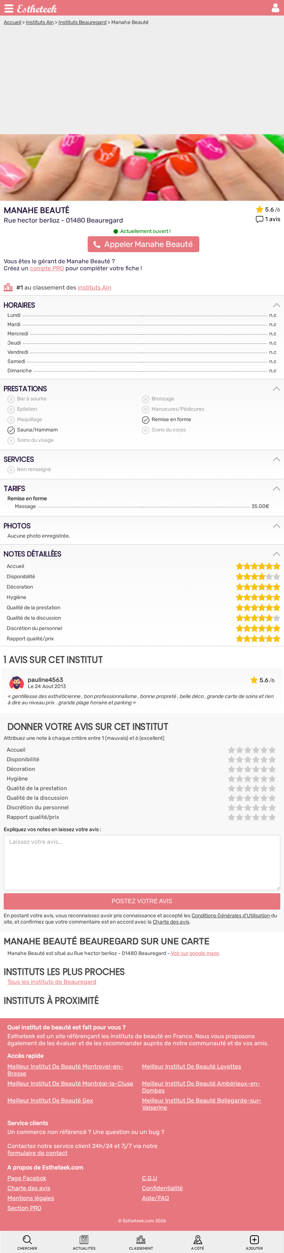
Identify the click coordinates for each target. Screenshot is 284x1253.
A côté (197, 1248)
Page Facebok (26, 1178)
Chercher (27, 1248)
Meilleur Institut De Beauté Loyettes (191, 1066)
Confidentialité (162, 1188)
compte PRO (47, 268)
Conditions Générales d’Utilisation (231, 915)
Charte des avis (171, 922)
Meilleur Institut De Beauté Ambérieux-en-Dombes (201, 1087)
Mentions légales (30, 1198)
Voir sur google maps (195, 953)
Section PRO (24, 1208)
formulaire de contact (37, 1153)
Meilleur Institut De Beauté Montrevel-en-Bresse (65, 1070)
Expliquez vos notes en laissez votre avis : (52, 829)
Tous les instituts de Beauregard (52, 981)
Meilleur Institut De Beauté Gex (50, 1100)
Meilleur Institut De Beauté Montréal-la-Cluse (70, 1083)
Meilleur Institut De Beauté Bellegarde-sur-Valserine (201, 1104)
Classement (141, 1248)
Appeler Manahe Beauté (148, 244)
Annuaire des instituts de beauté (37, 7)
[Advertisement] (142, 81)
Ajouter (254, 1248)
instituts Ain (94, 287)
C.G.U (149, 1178)
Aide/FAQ (155, 1198)
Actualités (84, 1248)
